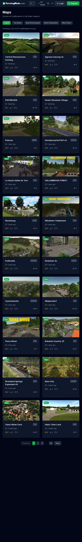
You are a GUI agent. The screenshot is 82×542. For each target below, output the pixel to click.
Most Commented (51, 23)
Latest (6, 23)
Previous (26, 443)
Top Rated (17, 23)
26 (51, 443)
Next (58, 443)
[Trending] (52, 3)
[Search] (48, 3)
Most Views (66, 23)
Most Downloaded (33, 23)
